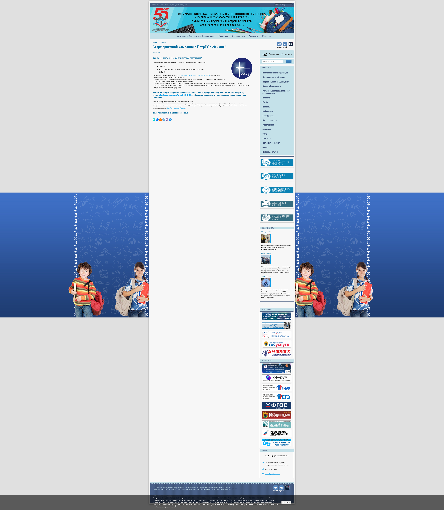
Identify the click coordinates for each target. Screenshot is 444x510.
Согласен (286, 502)
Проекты (266, 107)
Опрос (265, 147)
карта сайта (164, 5)
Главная (155, 42)
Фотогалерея (268, 125)
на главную (155, 5)
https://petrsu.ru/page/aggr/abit (176, 108)
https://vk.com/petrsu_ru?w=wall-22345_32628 (194, 75)
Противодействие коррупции (275, 73)
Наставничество (269, 120)
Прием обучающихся (271, 86)
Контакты (266, 36)
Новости (163, 42)
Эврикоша (266, 129)
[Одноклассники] (160, 119)
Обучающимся (238, 36)
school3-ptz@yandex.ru (272, 474)
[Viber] (167, 119)
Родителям (223, 36)
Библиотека (267, 111)
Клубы (265, 102)
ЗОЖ (264, 134)
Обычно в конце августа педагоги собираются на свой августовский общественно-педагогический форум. (276, 247)
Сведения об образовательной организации (195, 36)
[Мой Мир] (170, 119)
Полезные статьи (270, 152)
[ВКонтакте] (157, 119)
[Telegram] (163, 119)
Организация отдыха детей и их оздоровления (276, 92)
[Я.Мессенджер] (154, 119)
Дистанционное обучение (273, 77)
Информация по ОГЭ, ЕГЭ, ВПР (275, 82)
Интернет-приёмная (271, 143)
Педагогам (253, 36)
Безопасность (268, 116)
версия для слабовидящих (178, 5)
